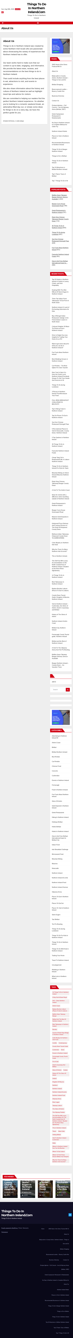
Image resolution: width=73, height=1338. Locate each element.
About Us (55, 58)
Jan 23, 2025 (45, 1165)
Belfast (54, 720)
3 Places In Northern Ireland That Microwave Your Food (59, 380)
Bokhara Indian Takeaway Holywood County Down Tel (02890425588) (60, 522)
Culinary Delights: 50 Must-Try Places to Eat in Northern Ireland (60, 315)
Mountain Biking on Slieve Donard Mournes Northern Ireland (60, 461)
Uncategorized (56, 938)
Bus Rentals (56, 730)
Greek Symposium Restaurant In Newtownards (58, 102)
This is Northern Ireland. (59, 542)
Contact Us (55, 87)
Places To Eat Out (57, 876)
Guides (65, 1043)
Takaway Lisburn (57, 1078)
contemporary (63, 1016)
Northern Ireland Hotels (59, 118)
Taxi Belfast (55, 892)
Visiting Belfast (57, 1107)
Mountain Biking (57, 832)
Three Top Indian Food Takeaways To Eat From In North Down (60, 287)
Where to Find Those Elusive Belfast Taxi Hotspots (61, 1128)
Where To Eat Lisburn (59, 1124)
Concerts (55, 744)
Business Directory (58, 82)
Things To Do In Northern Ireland (60, 1290)
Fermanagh (55, 758)
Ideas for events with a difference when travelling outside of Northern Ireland (60, 483)
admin (8, 1168)
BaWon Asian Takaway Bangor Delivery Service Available (60, 643)
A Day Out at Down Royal (60, 970)
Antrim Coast (56, 716)
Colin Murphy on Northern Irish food (60, 1011)
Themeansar (4, 1205)
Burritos (55, 1002)
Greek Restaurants (58, 785)
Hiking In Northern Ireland (60, 790)
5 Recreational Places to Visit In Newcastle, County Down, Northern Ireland (60, 417)
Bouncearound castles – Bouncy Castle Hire (57, 1227)
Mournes (55, 837)
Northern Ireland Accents (60, 851)
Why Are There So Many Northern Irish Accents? (59, 1133)
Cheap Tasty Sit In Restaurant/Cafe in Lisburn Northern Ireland (60, 446)
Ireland (54, 1051)
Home (42, 1202)
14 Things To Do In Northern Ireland (61, 966)
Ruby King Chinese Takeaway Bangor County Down (60, 470)
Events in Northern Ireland (60, 753)
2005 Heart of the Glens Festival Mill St (59, 1202)
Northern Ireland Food (59, 855)
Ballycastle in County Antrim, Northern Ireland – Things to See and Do (60, 64)
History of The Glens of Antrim (59, 1047)
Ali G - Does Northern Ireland (59, 974)
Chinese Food (56, 739)
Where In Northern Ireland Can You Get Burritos (60, 1120)
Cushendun (55, 749)
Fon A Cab (55, 1034)
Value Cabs (61, 1104)
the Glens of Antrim (58, 1082)
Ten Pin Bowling (57, 897)
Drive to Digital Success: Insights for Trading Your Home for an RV (60, 323)
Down (62, 1023)
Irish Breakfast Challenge (60, 822)
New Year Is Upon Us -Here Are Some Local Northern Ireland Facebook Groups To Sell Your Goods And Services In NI (61, 363)
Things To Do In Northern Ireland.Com (36, 8)
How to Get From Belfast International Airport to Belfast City (60, 811)
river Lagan (56, 1075)
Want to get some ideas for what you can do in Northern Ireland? (60, 332)
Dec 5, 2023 (62, 1165)
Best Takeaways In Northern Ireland (60, 998)
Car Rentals (56, 734)
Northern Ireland (57, 846)
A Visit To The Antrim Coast (61, 476)
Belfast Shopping (57, 71)
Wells (54, 1116)
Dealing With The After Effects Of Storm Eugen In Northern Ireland (60, 278)
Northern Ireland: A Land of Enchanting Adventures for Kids (60, 296)
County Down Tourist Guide (60, 1019)
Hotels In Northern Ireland (60, 804)
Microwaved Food (57, 827)
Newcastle (55, 841)
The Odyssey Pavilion (59, 1085)
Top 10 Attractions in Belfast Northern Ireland (57, 1295)
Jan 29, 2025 (10, 1165)
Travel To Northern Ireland (60, 933)
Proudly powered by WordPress (9, 1201)
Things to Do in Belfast (59, 142)
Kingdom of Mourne (58, 1055)
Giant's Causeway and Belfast (59, 1038)
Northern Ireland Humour (60, 860)
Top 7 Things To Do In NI (60, 167)
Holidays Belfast (57, 795)
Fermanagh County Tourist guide (60, 1030)
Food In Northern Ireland (60, 763)
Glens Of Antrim (57, 774)
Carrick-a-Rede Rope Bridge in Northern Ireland (61, 1006)
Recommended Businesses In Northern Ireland (57, 1273)
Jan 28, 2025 (27, 1165)
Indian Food (56, 818)
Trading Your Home (58, 928)
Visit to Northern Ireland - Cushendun (60, 1112)
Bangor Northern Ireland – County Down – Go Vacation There (60, 651)
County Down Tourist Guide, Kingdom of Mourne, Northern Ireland (61, 584)
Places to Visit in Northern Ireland (60, 1268)
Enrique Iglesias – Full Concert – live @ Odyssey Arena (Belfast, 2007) (60, 94)
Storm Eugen (56, 888)
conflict (55, 1016)
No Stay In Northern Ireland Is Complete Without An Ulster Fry (61, 111)
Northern (55, 1058)
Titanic (54, 1104)
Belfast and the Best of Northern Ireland (59, 993)
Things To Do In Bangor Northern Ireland (58, 1279)
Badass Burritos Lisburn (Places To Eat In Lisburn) (60, 983)
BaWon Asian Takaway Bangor (59, 988)
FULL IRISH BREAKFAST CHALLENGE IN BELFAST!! (60, 388)
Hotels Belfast (56, 800)
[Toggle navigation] (38, 23)
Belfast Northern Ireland (59, 725)
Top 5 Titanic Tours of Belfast (61, 1300)
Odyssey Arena (57, 865)
